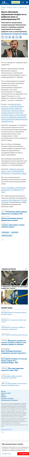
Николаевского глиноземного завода (14, 34)
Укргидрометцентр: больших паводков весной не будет (13, 313)
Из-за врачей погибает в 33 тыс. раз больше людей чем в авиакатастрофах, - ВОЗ (14, 361)
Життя (15, 7)
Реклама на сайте (6, 393)
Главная (3, 7)
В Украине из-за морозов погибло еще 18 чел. (13, 321)
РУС (23, 2)
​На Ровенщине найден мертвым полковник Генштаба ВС (11, 377)
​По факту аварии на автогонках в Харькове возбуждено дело (14, 384)
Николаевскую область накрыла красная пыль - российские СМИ (14, 213)
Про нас (3, 391)
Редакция (3, 396)
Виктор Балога (7, 236)
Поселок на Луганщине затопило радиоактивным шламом (12, 219)
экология (14, 232)
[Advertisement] (14, 252)
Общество (9, 7)
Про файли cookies (6, 453)
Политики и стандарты (7, 398)
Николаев (5, 232)
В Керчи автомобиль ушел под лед (14, 335)
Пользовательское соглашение (9, 400)
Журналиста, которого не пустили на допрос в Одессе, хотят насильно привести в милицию (13, 342)
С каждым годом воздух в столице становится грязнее (13, 226)
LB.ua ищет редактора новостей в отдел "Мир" (12, 369)
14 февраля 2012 (22, 7)
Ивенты (3, 395)
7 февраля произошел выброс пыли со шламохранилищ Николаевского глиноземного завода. (14, 171)
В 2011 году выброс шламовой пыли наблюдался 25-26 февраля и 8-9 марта (13, 190)
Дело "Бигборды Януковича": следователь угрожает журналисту (13, 352)
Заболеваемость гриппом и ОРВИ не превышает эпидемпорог (13, 328)
